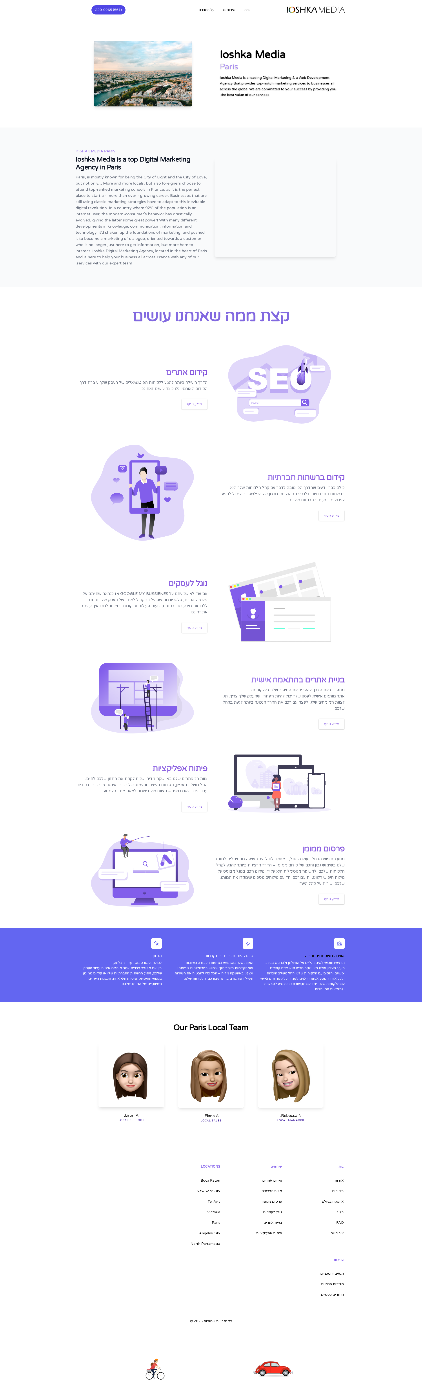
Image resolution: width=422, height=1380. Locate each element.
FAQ (340, 1222)
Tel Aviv (214, 1201)
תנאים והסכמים (332, 1273)
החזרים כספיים (332, 1294)
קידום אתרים (272, 1180)
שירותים (276, 1166)
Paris (216, 1222)
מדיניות (339, 1259)
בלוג (340, 1212)
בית (247, 10)
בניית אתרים (273, 1222)
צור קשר (337, 1233)
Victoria (213, 1212)
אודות (339, 1180)
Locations (210, 1166)
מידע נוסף (194, 404)
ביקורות (338, 1191)
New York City (208, 1191)
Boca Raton (210, 1180)
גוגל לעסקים (272, 1212)
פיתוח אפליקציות (269, 1233)
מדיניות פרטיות (332, 1284)
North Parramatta (205, 1244)
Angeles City (209, 1233)
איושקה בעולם (333, 1201)
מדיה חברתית (271, 1191)
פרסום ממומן (272, 1201)
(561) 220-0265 (108, 10)
